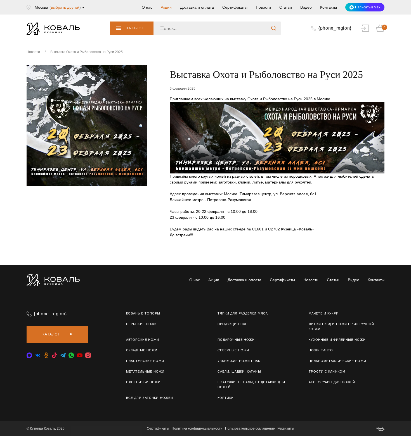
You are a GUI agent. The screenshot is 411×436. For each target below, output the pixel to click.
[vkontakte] (29, 355)
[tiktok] (54, 355)
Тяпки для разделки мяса (243, 313)
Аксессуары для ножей (332, 382)
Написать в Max (367, 7)
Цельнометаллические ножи (337, 361)
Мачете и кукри (323, 313)
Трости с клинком (327, 371)
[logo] (53, 28)
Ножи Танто (321, 350)
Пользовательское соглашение (250, 428)
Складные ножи (141, 350)
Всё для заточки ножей (149, 397)
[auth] (365, 28)
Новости (263, 7)
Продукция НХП (233, 324)
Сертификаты (234, 7)
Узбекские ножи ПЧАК (239, 361)
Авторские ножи (142, 339)
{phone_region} (50, 313)
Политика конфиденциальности (197, 428)
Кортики (226, 397)
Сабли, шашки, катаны (239, 371)
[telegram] (63, 355)
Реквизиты (285, 428)
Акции (166, 7)
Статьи (285, 7)
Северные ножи (233, 350)
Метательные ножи (145, 371)
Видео (306, 7)
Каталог (135, 28)
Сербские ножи (141, 324)
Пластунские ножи (145, 361)
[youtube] (79, 355)
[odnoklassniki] (46, 355)
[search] (273, 28)
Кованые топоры (143, 313)
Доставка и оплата (197, 7)
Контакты (328, 7)
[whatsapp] (71, 355)
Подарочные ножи (236, 339)
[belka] (380, 428)
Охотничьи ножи (143, 382)
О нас (147, 7)
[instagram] (88, 355)
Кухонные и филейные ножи (337, 339)
